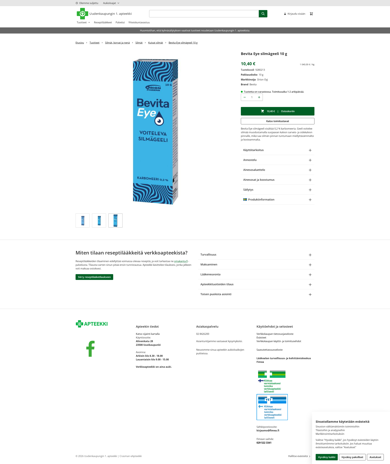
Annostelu (250, 160)
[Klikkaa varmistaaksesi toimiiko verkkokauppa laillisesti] (285, 381)
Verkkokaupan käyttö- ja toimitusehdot (279, 341)
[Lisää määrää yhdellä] (259, 97)
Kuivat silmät (155, 42)
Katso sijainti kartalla (148, 334)
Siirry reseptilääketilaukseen (94, 277)
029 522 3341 (264, 442)
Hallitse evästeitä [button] (298, 456)
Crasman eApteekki (131, 456)
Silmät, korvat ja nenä (117, 42)
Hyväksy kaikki (326, 457)
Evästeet (261, 337)
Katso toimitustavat (277, 121)
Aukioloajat (109, 3)
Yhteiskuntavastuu (139, 22)
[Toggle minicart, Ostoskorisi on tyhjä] (311, 13)
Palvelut (120, 22)
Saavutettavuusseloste (270, 349)
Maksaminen (208, 264)
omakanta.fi (181, 261)
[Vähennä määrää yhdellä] (244, 97)
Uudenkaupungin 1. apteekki (110, 14)
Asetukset (375, 457)
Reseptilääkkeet (103, 22)
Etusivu (80, 42)
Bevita (253, 84)
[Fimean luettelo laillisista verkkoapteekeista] (285, 407)
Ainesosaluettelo (254, 170)
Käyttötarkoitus (253, 150)
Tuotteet (82, 22)
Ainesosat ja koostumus (259, 179)
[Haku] (263, 13)
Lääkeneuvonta (210, 274)
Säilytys (248, 189)
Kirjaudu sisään (296, 13)
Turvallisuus (208, 254)
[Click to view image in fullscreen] (155, 130)
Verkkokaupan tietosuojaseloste (275, 334)
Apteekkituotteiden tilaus (217, 284)
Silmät (139, 42)
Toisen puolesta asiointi (215, 294)
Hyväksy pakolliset (352, 457)
